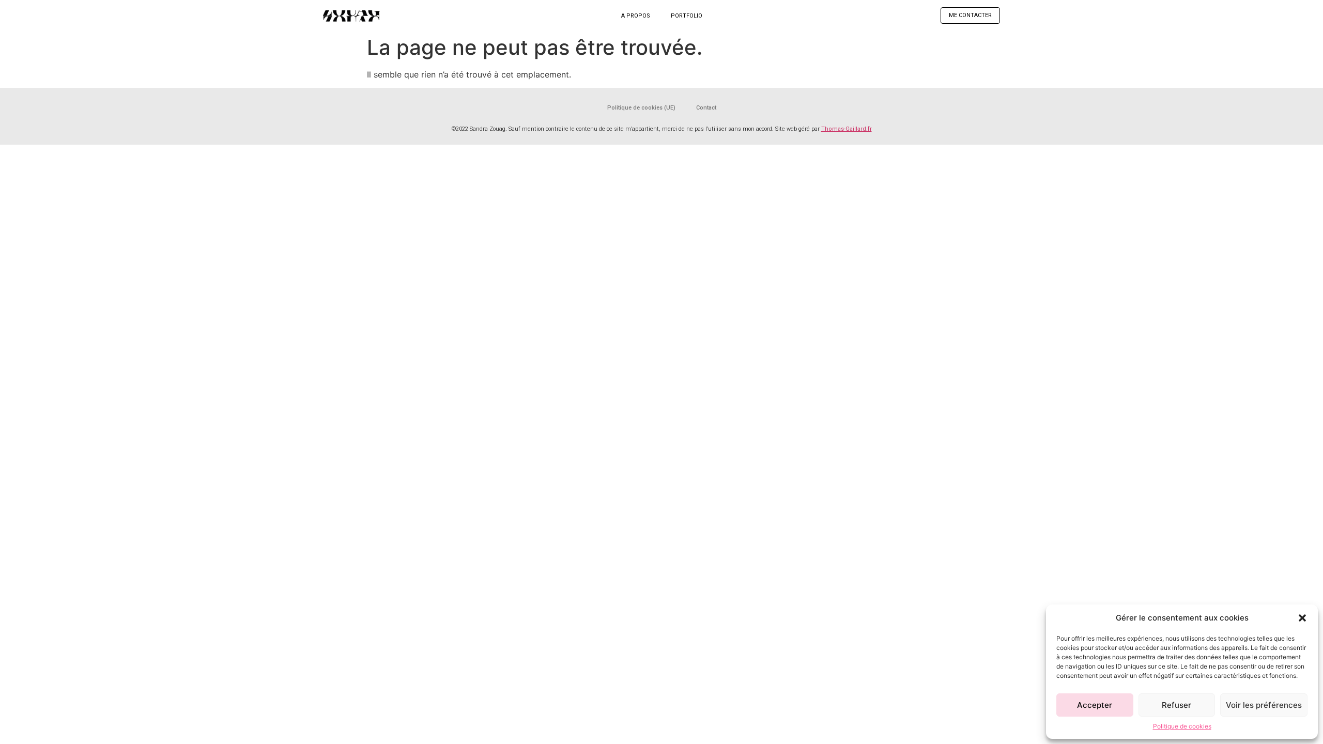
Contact (706, 107)
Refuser (1176, 705)
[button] (1302, 618)
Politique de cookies (1182, 726)
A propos (635, 15)
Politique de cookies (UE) (641, 107)
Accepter (1094, 705)
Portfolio (686, 15)
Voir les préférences (1264, 705)
